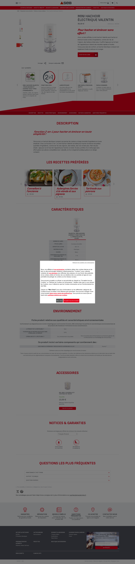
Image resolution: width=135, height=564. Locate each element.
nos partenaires (59, 269)
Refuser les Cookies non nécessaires (83, 262)
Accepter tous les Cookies (71, 300)
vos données (53, 273)
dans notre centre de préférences (61, 293)
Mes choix (59, 300)
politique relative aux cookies (57, 295)
